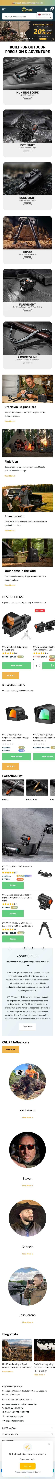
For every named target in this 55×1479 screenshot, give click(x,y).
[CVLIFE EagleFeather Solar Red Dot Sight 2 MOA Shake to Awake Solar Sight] (45, 901)
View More (10, 1049)
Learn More (27, 1026)
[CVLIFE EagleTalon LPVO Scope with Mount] (45, 873)
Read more (44, 948)
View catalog (4, 9)
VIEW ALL (11, 675)
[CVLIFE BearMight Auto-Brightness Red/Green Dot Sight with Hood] (16, 713)
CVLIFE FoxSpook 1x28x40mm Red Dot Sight (15, 648)
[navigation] (23, 38)
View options (16, 665)
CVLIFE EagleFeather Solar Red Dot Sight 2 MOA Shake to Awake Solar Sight (16, 897)
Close (27, 1428)
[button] (40, 663)
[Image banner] (27, 31)
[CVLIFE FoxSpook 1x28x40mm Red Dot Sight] (16, 625)
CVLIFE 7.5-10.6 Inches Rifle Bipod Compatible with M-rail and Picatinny (17, 924)
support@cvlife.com (15, 1420)
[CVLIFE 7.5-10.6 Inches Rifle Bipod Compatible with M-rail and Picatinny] (45, 930)
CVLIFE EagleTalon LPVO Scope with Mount (17, 868)
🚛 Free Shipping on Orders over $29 (27, 2)
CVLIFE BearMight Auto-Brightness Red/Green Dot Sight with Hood (15, 737)
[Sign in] (45, 9)
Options (13, 885)
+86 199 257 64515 (14, 1416)
